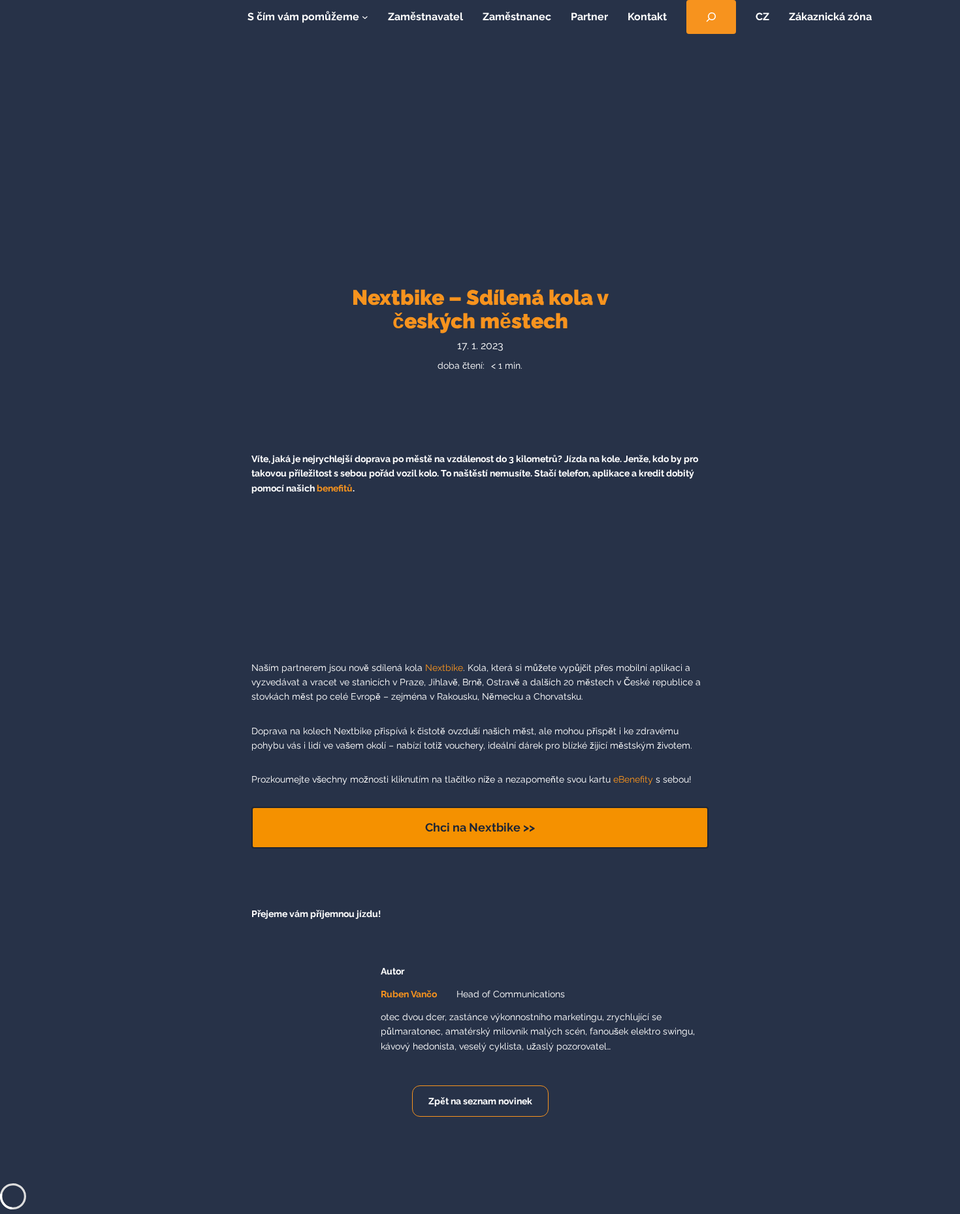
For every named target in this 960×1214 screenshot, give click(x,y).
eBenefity (633, 779)
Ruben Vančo (409, 994)
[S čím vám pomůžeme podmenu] (365, 17)
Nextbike (444, 667)
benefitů (335, 488)
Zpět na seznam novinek (480, 1101)
